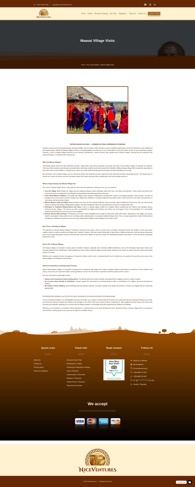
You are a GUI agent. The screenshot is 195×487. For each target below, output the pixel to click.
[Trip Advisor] (155, 5)
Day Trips (113, 13)
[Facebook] (145, 5)
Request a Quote (154, 13)
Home (83, 13)
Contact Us (142, 13)
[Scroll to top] (189, 479)
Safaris (90, 13)
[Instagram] (150, 5)
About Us (132, 13)
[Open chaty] (190, 482)
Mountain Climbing (101, 13)
